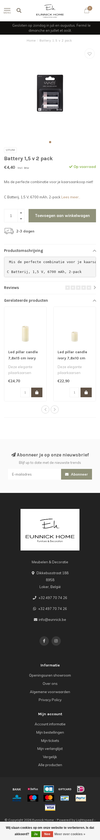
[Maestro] (32, 798)
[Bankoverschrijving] (16, 789)
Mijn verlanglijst (50, 748)
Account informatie (50, 724)
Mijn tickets (50, 740)
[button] (50, 142)
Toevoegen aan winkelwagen (62, 215)
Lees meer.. (70, 197)
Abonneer (79, 474)
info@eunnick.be (52, 619)
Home (31, 40)
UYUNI (10, 150)
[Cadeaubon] (64, 789)
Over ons (50, 683)
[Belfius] (32, 789)
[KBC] (16, 798)
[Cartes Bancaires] (48, 789)
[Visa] (50, 807)
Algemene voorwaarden (50, 692)
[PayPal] (80, 798)
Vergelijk (50, 757)
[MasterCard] (48, 798)
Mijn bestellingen (50, 732)
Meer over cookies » (69, 834)
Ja (36, 834)
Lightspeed (84, 820)
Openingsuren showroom (50, 675)
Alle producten (50, 765)
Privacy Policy (50, 700)
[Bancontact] (64, 798)
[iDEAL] (80, 789)
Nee (47, 834)
